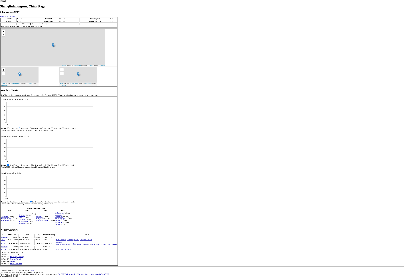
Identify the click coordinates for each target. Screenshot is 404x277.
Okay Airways (112, 244)
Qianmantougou (24, 214)
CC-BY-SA (90, 65)
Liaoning (12, 16)
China (7, 16)
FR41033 (4, 237)
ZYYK (3, 249)
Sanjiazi (57, 224)
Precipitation (36, 128)
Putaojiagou (59, 217)
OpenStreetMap (77, 65)
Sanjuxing (4, 217)
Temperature (25, 128)
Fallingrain (102, 65)
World (2, 16)
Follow (3, 1)
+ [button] (3, 31)
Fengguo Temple (15, 259)
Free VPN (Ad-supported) (66, 274)
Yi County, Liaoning (17, 257)
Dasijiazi (22, 219)
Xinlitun (39, 217)
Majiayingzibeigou (42, 220)
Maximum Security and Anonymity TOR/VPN (93, 274)
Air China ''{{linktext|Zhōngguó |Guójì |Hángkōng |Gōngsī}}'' (73, 243)
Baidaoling (58, 215)
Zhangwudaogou (6, 218)
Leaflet (64, 65)
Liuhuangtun (59, 213)
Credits (32, 270)
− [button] (3, 34)
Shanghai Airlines (86, 240)
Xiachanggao (23, 221)
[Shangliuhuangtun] (53, 45)
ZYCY (3, 243)
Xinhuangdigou (60, 218)
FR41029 (4, 247)
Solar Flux (47, 128)
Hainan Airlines (61, 240)
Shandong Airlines (73, 240)
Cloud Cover (13, 128)
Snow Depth (57, 128)
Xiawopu (22, 216)
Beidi (20, 218)
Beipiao (12, 261)
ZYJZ (3, 240)
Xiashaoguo (23, 223)
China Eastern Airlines (98, 244)
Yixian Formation (16, 264)
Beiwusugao (5, 220)
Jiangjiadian (40, 218)
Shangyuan (58, 222)
